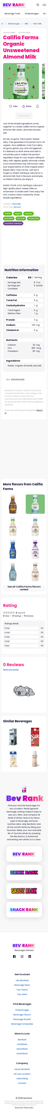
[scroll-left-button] (2, 14)
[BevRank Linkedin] (29, 956)
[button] (21, 81)
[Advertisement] (19, 244)
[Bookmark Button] (37, 106)
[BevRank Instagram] (22, 956)
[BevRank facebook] (14, 956)
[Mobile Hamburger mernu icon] (44, 5)
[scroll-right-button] (46, 14)
